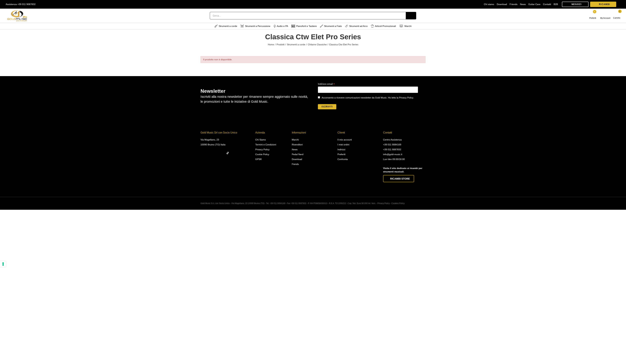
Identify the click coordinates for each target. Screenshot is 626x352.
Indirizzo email (326, 84)
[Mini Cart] (616, 14)
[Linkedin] (216, 153)
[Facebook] (203, 153)
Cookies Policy (398, 203)
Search (411, 15)
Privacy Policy (383, 203)
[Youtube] (222, 153)
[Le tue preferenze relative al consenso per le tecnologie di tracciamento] (3, 264)
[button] (575, 4)
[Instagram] (209, 153)
